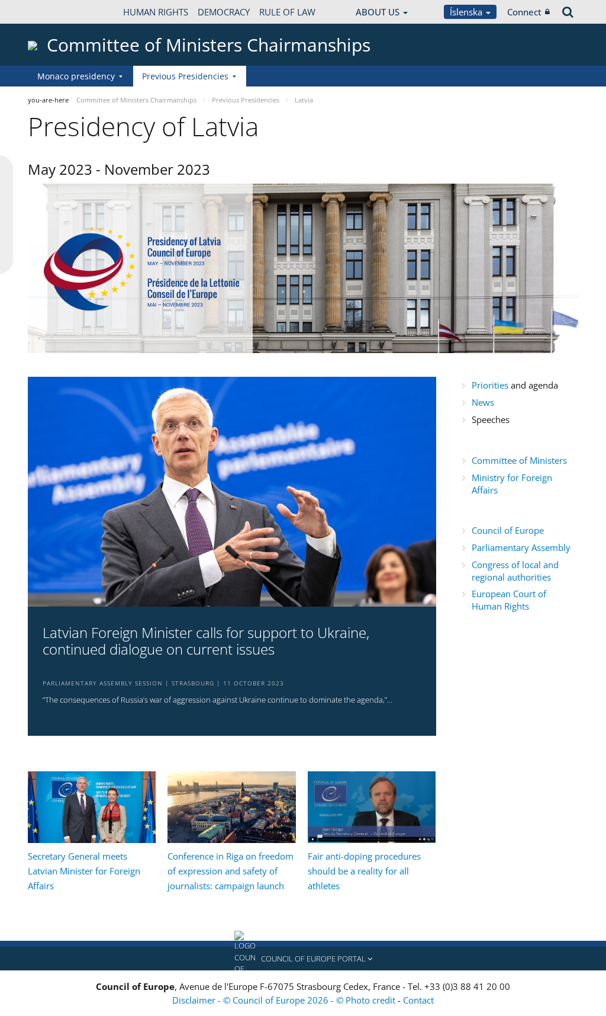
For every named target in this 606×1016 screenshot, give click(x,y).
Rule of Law (287, 12)
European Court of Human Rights (509, 600)
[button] (303, 958)
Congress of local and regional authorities (515, 571)
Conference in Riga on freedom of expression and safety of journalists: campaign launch (230, 871)
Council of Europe (510, 530)
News (483, 402)
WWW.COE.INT (57, 12)
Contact (418, 1000)
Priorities (491, 385)
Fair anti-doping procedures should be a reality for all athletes (364, 871)
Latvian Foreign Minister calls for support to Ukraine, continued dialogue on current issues (206, 641)
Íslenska (467, 12)
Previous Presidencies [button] (185, 76)
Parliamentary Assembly (521, 547)
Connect (524, 12)
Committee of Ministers (519, 460)
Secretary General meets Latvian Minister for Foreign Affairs (84, 871)
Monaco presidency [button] (76, 76)
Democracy (224, 12)
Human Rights (155, 12)
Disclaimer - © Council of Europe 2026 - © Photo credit (285, 1000)
